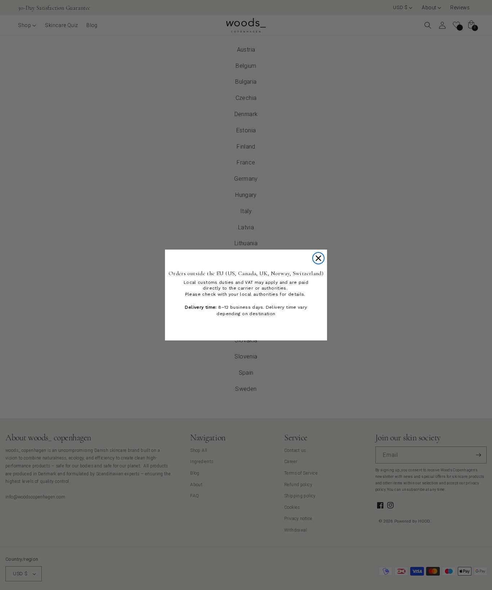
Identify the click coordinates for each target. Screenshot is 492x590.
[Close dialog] (318, 258)
